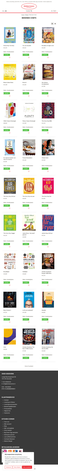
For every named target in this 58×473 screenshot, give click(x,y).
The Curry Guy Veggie (9, 233)
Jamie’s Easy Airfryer (47, 233)
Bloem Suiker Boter (8, 82)
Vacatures (7, 413)
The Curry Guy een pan (28, 196)
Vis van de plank (27, 45)
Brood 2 (25, 82)
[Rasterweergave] (52, 24)
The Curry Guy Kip (46, 196)
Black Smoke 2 (7, 310)
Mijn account (7, 424)
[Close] (32, 453)
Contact (6, 400)
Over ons (6, 421)
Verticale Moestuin (9, 439)
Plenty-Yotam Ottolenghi (29, 121)
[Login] (52, 11)
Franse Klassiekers (27, 157)
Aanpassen (8, 467)
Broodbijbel (6, 271)
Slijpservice (7, 410)
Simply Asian (45, 157)
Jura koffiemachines (10, 437)
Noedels (44, 310)
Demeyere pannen (9, 434)
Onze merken (8, 430)
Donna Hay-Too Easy (8, 45)
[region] (18, 461)
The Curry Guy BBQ (47, 121)
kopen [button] (7, 54)
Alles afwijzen (17, 467)
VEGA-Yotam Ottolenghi (9, 121)
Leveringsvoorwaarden (10, 404)
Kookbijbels (10, 279)
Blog (5, 426)
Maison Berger (8, 441)
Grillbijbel (25, 271)
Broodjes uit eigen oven (48, 45)
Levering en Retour (9, 402)
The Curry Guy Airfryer (9, 196)
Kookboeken (10, 51)
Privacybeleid (8, 408)
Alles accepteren (27, 467)
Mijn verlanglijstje (9, 428)
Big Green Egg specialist (11, 432)
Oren (4, 347)
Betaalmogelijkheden (10, 406)
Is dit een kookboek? (28, 310)
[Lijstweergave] (55, 24)
